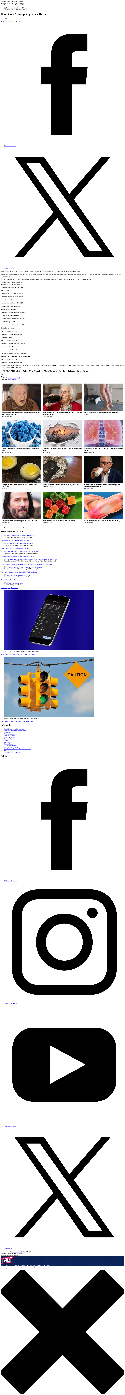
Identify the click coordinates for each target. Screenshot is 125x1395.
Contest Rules (8, 742)
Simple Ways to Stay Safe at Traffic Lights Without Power (17, 721)
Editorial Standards (9, 735)
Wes (2, 22)
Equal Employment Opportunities (14, 729)
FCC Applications (9, 737)
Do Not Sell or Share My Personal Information (17, 749)
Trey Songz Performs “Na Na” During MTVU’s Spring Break (19, 572)
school (10, 378)
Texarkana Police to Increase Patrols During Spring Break (17, 556)
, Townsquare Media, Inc (18, 1252)
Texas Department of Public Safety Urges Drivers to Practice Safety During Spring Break (26, 564)
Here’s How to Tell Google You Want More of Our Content (18, 654)
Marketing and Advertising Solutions (15, 730)
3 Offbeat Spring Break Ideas (9, 588)
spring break (16, 378)
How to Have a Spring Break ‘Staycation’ (13, 580)
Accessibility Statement (11, 745)
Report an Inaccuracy (10, 739)
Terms (6, 740)
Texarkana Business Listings (12, 752)
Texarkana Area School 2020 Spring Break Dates (15, 540)
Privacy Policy (8, 744)
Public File (7, 732)
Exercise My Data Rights (11, 747)
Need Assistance (9, 734)
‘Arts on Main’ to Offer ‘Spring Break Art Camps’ (15, 548)
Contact (6, 750)
